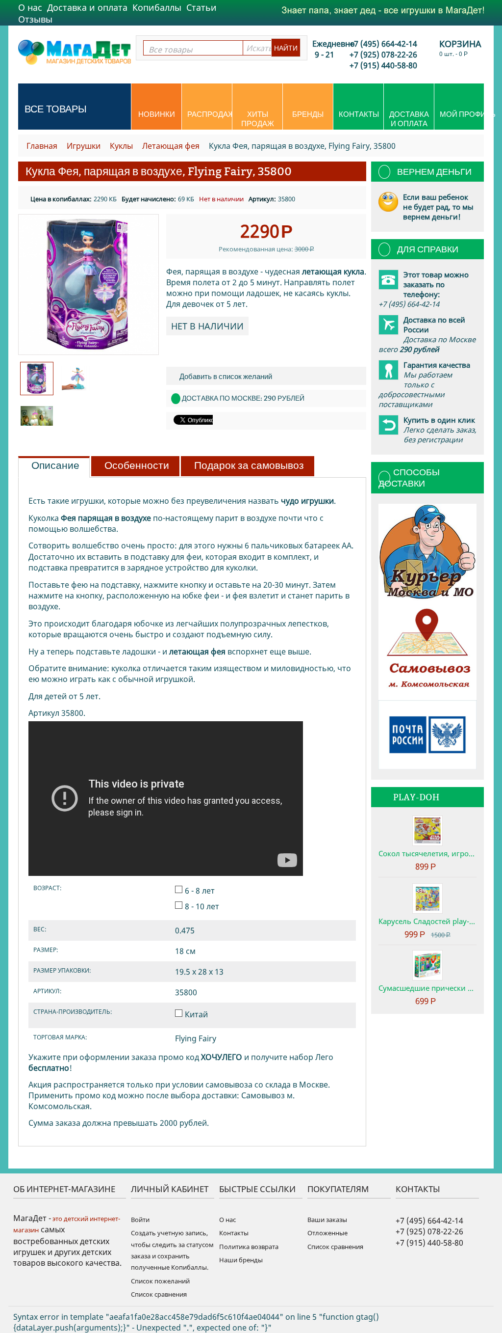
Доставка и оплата (87, 7)
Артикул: (262, 198)
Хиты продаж (257, 118)
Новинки (156, 114)
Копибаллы (156, 7)
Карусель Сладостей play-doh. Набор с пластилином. (427, 921)
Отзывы (35, 19)
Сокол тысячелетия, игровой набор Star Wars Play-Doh (427, 853)
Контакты (359, 114)
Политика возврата (248, 1246)
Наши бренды (241, 1259)
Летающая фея (171, 145)
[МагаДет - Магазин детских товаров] (74, 51)
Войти (140, 1219)
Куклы (121, 145)
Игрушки (83, 145)
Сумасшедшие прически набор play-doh (427, 988)
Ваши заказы (327, 1219)
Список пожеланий (160, 1281)
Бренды (308, 114)
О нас (30, 7)
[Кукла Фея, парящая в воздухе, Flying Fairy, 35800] (88, 284)
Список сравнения (159, 1294)
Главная (41, 145)
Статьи (201, 7)
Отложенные (327, 1232)
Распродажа (209, 114)
